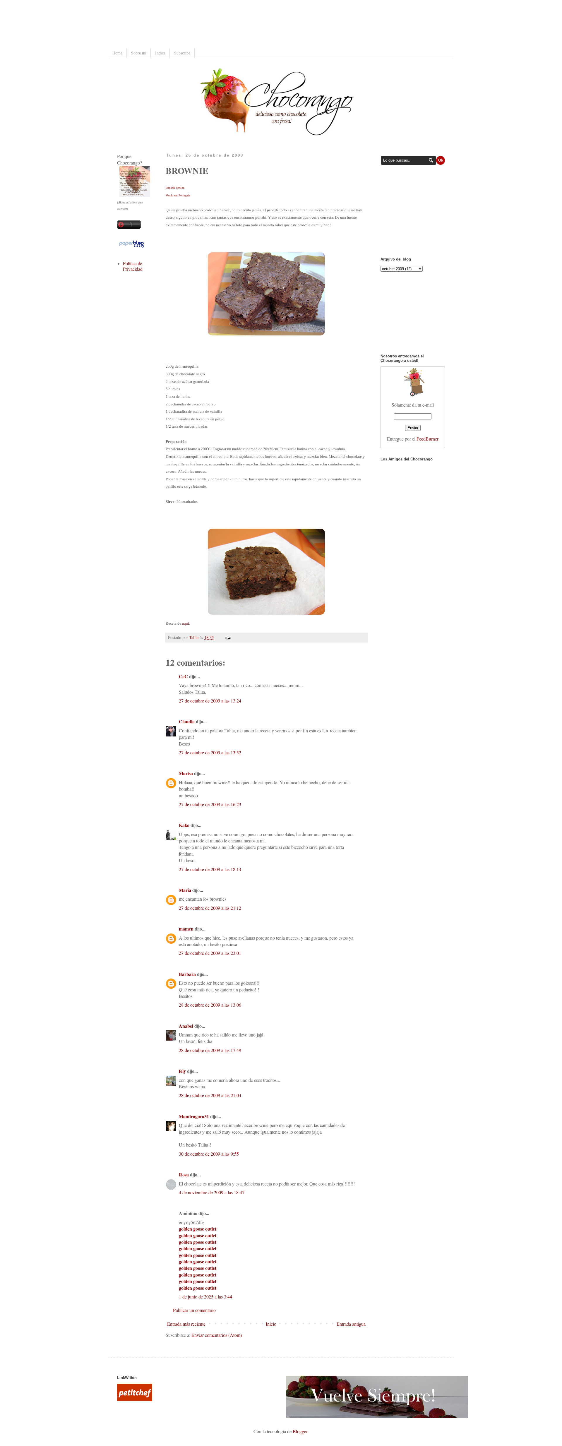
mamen (186, 928)
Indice (160, 53)
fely (182, 1071)
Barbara (187, 974)
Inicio (271, 1324)
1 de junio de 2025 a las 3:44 (205, 1296)
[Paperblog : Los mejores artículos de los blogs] (131, 247)
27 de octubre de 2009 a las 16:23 (210, 804)
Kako (184, 825)
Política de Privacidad (133, 266)
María (185, 890)
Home (117, 53)
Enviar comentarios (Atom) (216, 1335)
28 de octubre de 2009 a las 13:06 (210, 1005)
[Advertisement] (223, 25)
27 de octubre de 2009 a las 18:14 (210, 869)
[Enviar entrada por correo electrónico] (227, 637)
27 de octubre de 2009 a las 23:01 (210, 953)
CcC (183, 676)
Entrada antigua (351, 1324)
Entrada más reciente (186, 1324)
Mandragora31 (194, 1116)
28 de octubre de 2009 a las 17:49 (210, 1050)
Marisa (186, 773)
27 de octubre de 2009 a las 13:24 (210, 701)
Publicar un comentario (194, 1310)
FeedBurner (427, 439)
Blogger (300, 1431)
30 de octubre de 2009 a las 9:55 (209, 1154)
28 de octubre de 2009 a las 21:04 (210, 1095)
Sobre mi (138, 53)
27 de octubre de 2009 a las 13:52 (210, 752)
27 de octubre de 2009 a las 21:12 (210, 908)
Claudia (187, 721)
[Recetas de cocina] (134, 1399)
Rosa (184, 1174)
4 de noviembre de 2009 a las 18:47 (211, 1192)
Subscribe (182, 53)
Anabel (186, 1025)
